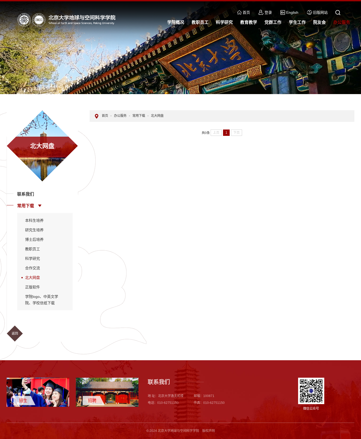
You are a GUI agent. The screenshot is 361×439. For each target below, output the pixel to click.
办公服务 (120, 116)
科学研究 (32, 258)
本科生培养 (34, 220)
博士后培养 (34, 239)
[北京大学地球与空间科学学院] (67, 19)
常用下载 (25, 206)
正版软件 (32, 287)
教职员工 (32, 249)
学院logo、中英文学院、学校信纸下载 (41, 299)
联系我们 (25, 194)
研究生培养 (34, 230)
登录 (268, 12)
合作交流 (32, 268)
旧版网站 (320, 12)
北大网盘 (32, 277)
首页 (246, 12)
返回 (15, 333)
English (292, 12)
